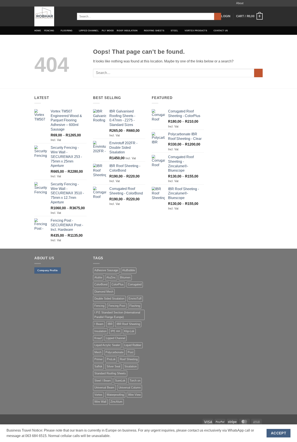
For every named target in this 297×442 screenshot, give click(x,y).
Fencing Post (116, 305)
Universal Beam (104, 387)
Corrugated (135, 284)
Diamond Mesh (103, 291)
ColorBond (100, 284)
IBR (110, 324)
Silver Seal (113, 366)
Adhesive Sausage (106, 270)
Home (37, 30)
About (240, 3)
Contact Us (221, 30)
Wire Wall (100, 401)
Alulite (98, 277)
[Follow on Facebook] (248, 3)
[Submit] (217, 16)
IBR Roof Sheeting (128, 324)
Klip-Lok (129, 331)
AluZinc (111, 277)
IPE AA (115, 331)
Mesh (97, 352)
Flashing (134, 305)
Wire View (134, 394)
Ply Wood (108, 30)
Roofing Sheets (154, 30)
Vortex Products (196, 30)
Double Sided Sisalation (109, 298)
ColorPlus (118, 284)
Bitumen (125, 277)
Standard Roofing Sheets (110, 373)
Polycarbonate (114, 352)
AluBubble (128, 270)
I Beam (98, 324)
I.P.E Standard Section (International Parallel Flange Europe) (117, 314)
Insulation (100, 331)
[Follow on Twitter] (256, 3)
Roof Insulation (127, 30)
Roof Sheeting (129, 359)
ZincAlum (116, 401)
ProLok (111, 359)
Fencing (49, 30)
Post (130, 352)
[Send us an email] (260, 3)
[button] (225, 16)
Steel (174, 30)
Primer (98, 359)
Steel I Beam (102, 380)
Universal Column (129, 387)
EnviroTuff (135, 298)
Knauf (98, 338)
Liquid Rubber (132, 345)
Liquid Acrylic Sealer (107, 345)
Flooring (67, 30)
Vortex (98, 394)
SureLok (120, 380)
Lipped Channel (89, 30)
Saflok (98, 366)
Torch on (135, 380)
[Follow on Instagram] (252, 3)
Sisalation (130, 366)
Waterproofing (115, 394)
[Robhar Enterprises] (52, 16)
